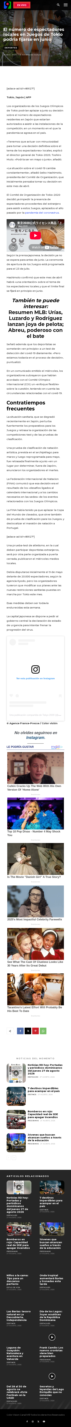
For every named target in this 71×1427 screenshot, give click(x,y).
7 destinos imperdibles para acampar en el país (44, 1090)
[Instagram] (33, 1422)
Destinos (32, 1094)
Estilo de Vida (13, 1287)
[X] (28, 1031)
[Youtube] (44, 1422)
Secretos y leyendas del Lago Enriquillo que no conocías (52, 1391)
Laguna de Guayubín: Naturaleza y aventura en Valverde (15, 1353)
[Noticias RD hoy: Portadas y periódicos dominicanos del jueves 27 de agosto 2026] (16, 1073)
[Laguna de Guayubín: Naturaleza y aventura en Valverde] (19, 1337)
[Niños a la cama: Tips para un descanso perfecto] (19, 1265)
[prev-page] (9, 1158)
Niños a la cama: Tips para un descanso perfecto (17, 1280)
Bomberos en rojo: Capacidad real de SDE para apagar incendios (43, 1114)
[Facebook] (20, 1031)
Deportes (11, 48)
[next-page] (14, 1158)
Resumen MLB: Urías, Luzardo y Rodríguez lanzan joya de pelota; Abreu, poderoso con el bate (36, 324)
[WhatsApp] (43, 1031)
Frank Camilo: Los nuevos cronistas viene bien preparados (51, 1352)
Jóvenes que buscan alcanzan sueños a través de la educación (44, 1137)
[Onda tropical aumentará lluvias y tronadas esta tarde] (52, 1265)
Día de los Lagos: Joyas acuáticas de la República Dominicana (51, 1316)
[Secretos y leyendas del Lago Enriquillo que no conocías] (52, 1376)
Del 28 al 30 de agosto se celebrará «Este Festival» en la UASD (17, 1392)
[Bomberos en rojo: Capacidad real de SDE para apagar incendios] (16, 1119)
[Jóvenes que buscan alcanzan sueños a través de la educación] (16, 1142)
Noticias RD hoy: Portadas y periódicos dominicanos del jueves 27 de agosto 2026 (45, 1069)
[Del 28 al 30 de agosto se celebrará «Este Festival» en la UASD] (19, 1376)
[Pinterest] (35, 1031)
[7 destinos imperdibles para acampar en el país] (16, 1096)
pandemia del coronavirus (42, 212)
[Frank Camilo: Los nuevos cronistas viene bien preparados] (52, 1337)
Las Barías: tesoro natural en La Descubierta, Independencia (19, 1316)
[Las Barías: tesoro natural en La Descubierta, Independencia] (19, 1301)
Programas (33, 1121)
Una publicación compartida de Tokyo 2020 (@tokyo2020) (39, 715)
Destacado (33, 1077)
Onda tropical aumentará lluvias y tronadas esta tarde (51, 1280)
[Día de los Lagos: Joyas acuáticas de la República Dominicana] (52, 1301)
